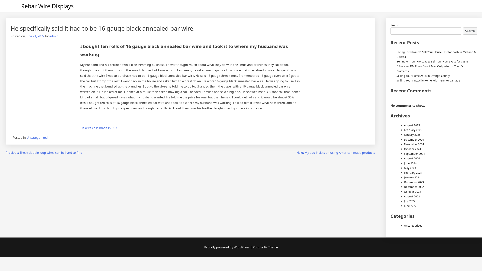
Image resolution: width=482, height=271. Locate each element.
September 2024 (414, 153)
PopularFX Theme (265, 247)
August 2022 (412, 196)
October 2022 (412, 191)
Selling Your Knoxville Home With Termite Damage (428, 80)
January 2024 (412, 177)
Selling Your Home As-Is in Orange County (423, 76)
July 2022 (409, 201)
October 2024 (412, 149)
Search (395, 25)
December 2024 (414, 139)
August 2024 (412, 158)
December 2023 (414, 182)
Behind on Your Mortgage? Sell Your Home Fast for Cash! (432, 61)
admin (53, 36)
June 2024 (410, 163)
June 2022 (410, 206)
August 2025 (412, 125)
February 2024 (413, 172)
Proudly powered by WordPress (227, 247)
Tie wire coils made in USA (98, 128)
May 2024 (410, 168)
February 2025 (413, 130)
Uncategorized (37, 138)
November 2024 (414, 144)
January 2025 (412, 134)
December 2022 (414, 187)
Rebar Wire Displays (47, 6)
